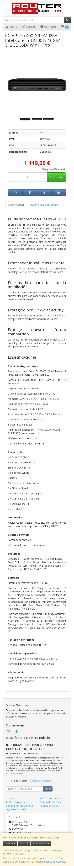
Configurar (10, 843)
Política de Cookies (54, 861)
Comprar (56, 177)
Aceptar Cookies (41, 843)
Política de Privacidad (14, 773)
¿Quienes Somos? (16, 809)
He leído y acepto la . (31, 780)
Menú (13, 27)
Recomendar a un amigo (44, 204)
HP (41, 132)
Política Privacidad (16, 802)
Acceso (30, 27)
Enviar (48, 788)
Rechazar (24, 843)
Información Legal (50, 798)
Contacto (50, 27)
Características (16, 204)
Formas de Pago (49, 805)
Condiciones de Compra (19, 805)
